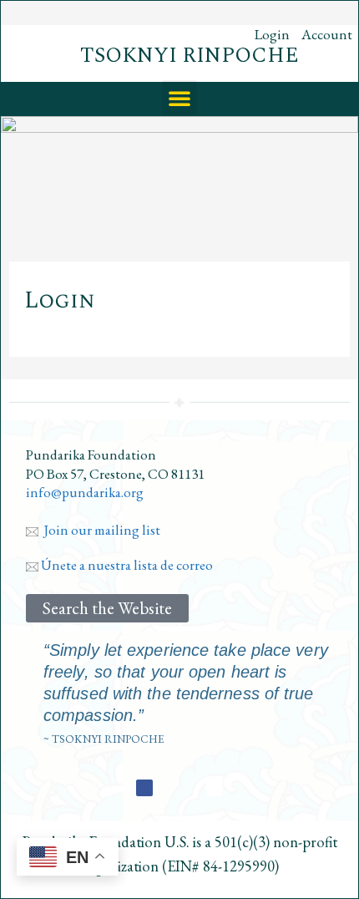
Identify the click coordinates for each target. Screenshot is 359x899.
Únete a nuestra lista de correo (125, 565)
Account (326, 34)
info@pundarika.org (85, 492)
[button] (179, 97)
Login (272, 34)
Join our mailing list (99, 530)
